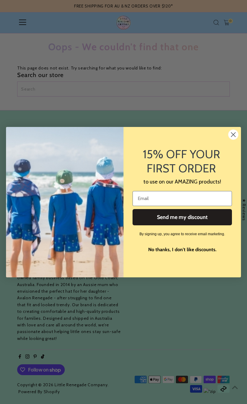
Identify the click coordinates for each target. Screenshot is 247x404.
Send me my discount (182, 217)
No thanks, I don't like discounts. (182, 249)
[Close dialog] (233, 134)
